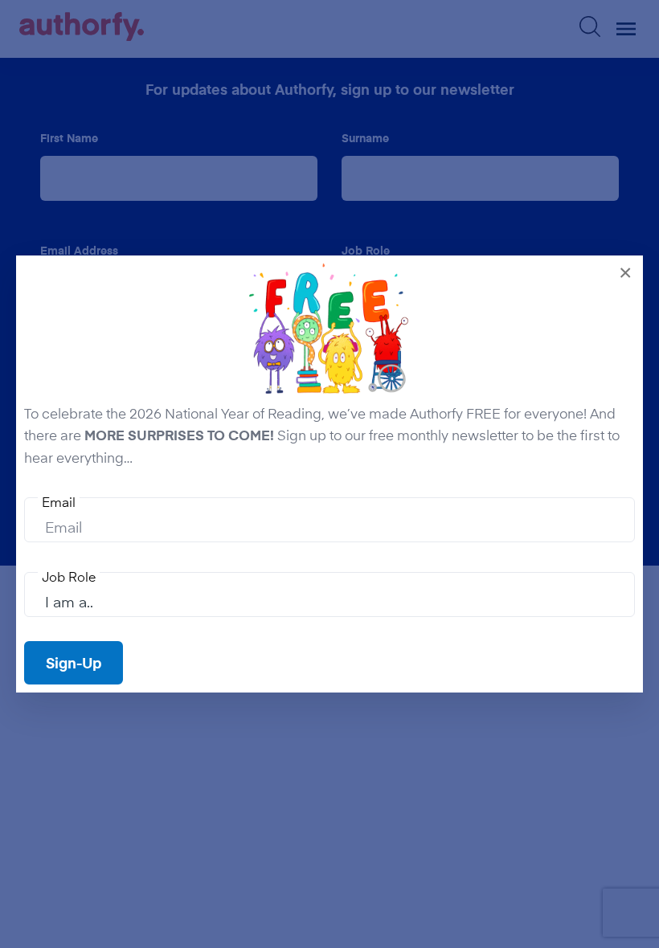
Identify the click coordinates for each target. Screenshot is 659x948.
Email (59, 501)
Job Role (69, 576)
